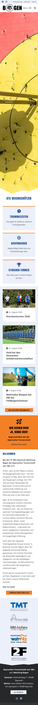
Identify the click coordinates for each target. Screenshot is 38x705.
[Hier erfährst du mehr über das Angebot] (19, 432)
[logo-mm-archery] (19, 628)
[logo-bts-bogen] (12, 8)
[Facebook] (3, 2)
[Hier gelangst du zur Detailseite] (19, 218)
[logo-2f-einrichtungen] (19, 654)
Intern (34, 2)
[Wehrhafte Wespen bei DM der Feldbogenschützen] (19, 386)
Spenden (27, 2)
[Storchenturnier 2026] (19, 305)
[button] (27, 7)
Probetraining (17, 2)
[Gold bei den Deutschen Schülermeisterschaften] (19, 344)
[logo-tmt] (19, 606)
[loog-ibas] (19, 618)
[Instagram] (6, 2)
